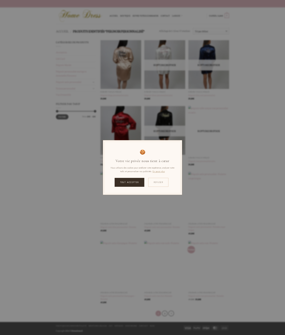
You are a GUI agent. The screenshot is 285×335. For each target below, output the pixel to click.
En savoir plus (159, 171)
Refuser (158, 182)
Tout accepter (129, 182)
